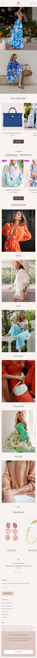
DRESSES (18, 255)
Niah (35, 133)
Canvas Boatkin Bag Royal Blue (12, 133)
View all (18, 141)
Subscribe (18, 652)
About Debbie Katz (7, 603)
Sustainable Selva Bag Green (12, 190)
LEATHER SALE (11, 155)
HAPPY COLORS (11, 550)
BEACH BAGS (18, 456)
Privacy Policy (5, 611)
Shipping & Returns (7, 606)
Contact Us (5, 614)
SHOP (18, 31)
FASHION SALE (26, 155)
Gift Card (4, 617)
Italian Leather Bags (18, 406)
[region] (18, 563)
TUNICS (18, 306)
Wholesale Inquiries (7, 609)
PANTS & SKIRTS (18, 356)
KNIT (18, 506)
